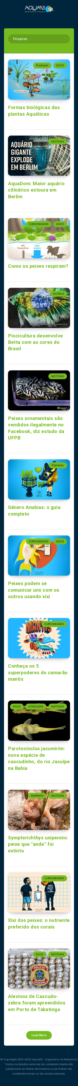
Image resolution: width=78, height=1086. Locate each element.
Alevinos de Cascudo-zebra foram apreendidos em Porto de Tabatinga (37, 1003)
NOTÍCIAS (57, 141)
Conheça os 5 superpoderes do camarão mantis (38, 672)
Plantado (42, 65)
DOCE (60, 65)
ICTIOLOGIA (35, 706)
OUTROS (58, 294)
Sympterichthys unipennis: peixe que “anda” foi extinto (38, 844)
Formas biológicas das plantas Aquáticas (34, 111)
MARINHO (37, 796)
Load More (39, 1035)
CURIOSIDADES (39, 224)
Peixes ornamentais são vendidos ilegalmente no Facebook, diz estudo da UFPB (36, 428)
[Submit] (65, 38)
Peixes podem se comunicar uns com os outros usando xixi (33, 590)
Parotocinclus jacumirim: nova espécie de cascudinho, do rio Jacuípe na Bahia (39, 758)
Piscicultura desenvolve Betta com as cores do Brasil (35, 342)
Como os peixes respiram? (38, 266)
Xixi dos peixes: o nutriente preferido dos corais (39, 923)
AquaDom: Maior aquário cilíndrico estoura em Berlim (36, 190)
